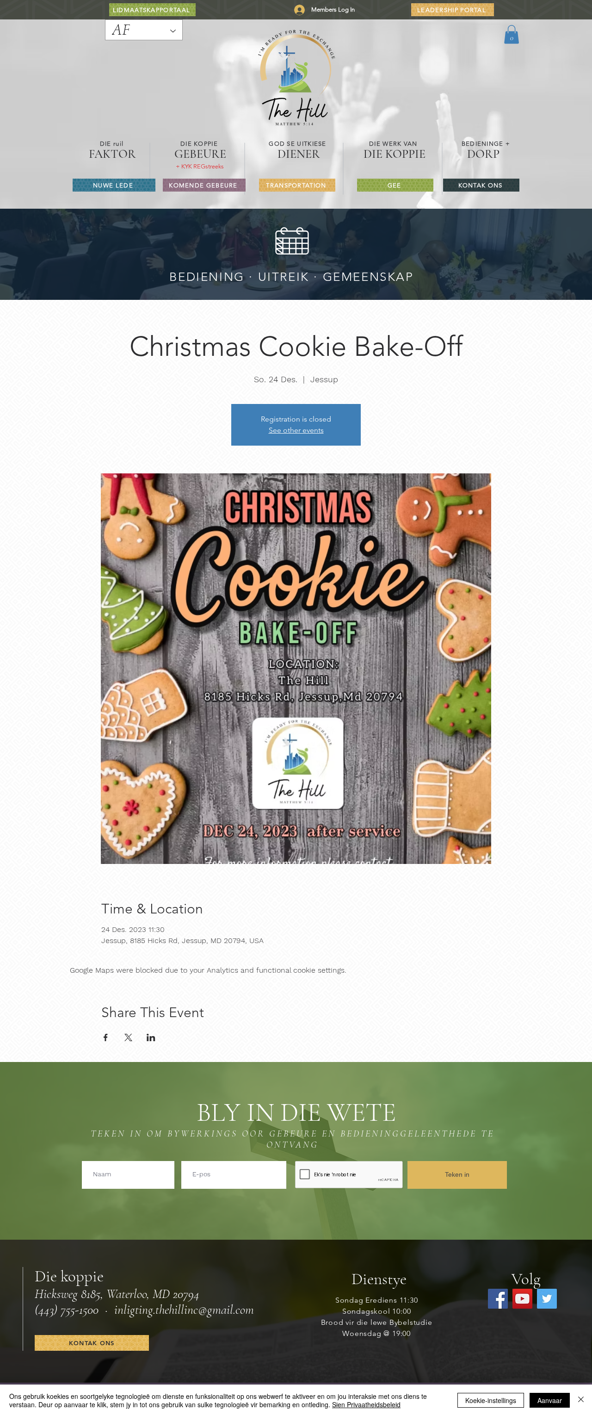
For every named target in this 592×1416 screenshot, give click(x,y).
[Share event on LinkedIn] (151, 1037)
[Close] (580, 1400)
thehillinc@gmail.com (204, 1309)
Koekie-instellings (490, 1400)
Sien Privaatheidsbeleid (366, 1404)
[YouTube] (522, 1299)
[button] (511, 34)
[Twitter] (547, 1299)
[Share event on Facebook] (105, 1037)
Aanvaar (549, 1400)
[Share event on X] (128, 1037)
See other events (296, 430)
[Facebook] (498, 1299)
